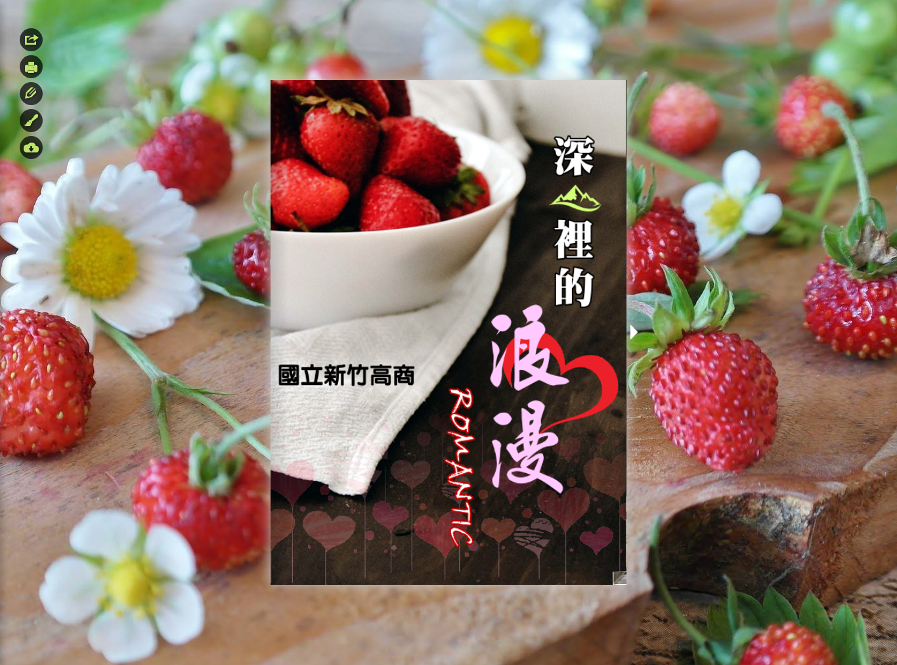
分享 (31, 39)
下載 (31, 147)
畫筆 (31, 120)
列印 (31, 66)
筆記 (31, 93)
